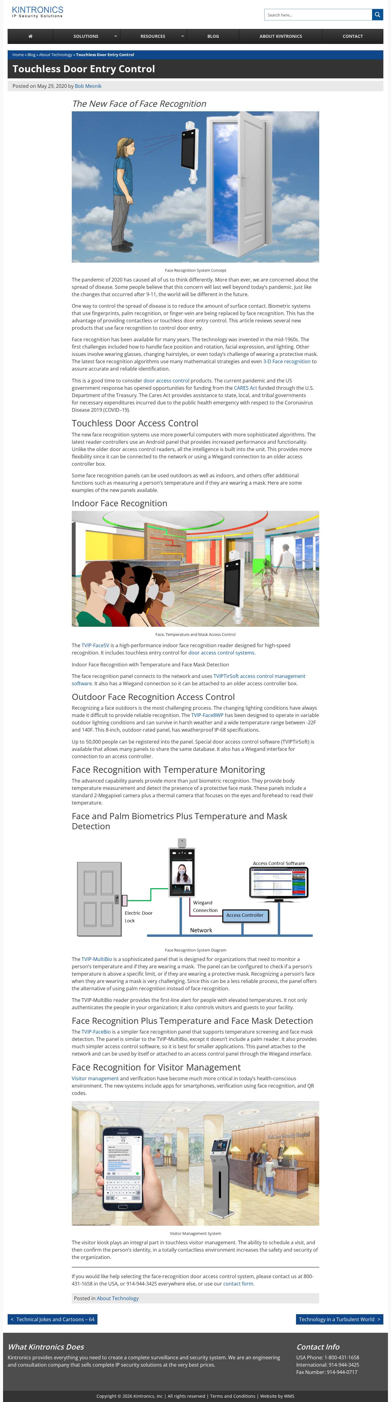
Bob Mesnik (88, 86)
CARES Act (245, 388)
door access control (166, 380)
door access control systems (221, 652)
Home (18, 54)
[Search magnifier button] (377, 14)
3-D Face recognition (287, 361)
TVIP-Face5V (95, 645)
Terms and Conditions (232, 1396)
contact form (238, 1283)
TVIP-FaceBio (96, 1031)
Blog (31, 54)
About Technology (55, 54)
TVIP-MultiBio (97, 959)
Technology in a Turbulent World (337, 1319)
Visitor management (95, 1078)
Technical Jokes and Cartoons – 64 (55, 1319)
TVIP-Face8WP (207, 715)
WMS (289, 1396)
